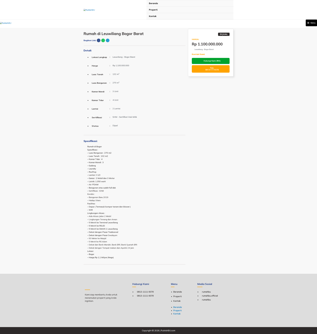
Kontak (152, 16)
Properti (153, 9)
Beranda (153, 3)
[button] (98, 40)
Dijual (224, 34)
